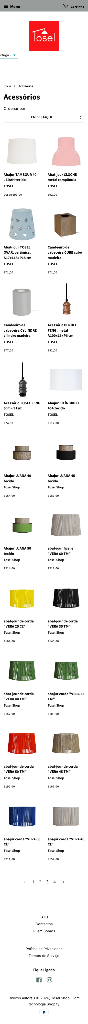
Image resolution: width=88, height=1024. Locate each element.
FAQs (44, 917)
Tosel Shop (60, 998)
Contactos (44, 924)
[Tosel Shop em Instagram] (49, 981)
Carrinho (77, 6)
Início (7, 86)
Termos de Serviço (44, 956)
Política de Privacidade (44, 949)
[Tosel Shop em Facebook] (39, 981)
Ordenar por (14, 108)
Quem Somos (44, 931)
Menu (15, 6)
